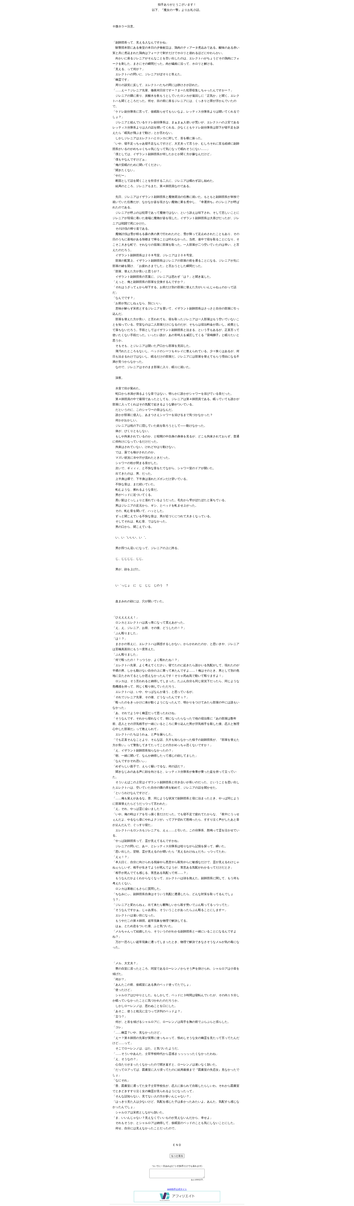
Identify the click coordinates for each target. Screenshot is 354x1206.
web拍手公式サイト (177, 1189)
